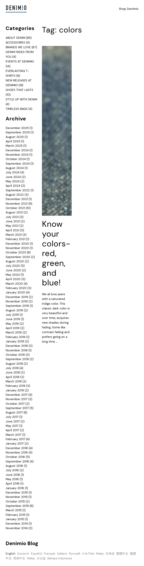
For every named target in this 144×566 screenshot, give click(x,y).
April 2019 (12, 328)
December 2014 (17, 523)
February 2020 (16, 288)
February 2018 (15, 386)
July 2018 (12, 368)
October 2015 (15, 501)
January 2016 (15, 488)
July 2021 (12, 217)
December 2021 (17, 199)
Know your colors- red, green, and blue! (56, 253)
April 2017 (12, 430)
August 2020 (15, 261)
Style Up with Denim (21, 99)
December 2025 (17, 128)
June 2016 (13, 475)
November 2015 (17, 497)
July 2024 (12, 172)
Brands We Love (18, 47)
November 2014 (17, 528)
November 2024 (17, 155)
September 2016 (17, 461)
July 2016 (12, 470)
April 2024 (13, 186)
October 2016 (15, 457)
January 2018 (15, 390)
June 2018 (13, 372)
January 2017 (15, 443)
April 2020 (13, 279)
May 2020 (13, 275)
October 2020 (16, 252)
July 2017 (12, 417)
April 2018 (12, 377)
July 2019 (12, 315)
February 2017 (15, 439)
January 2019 (15, 341)
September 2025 (18, 132)
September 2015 (17, 506)
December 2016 (17, 448)
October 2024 (16, 159)
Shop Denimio (128, 9)
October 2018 (15, 355)
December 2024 (17, 150)
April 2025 (13, 141)
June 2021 (13, 221)
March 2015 (14, 510)
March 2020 (14, 284)
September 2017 (17, 408)
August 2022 (15, 195)
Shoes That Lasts (19, 90)
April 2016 (12, 483)
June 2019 (13, 319)
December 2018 (17, 346)
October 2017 (15, 404)
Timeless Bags (17, 109)
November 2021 (17, 204)
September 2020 (18, 257)
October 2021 (15, 208)
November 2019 (17, 301)
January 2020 (15, 292)
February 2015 (15, 515)
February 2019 (15, 337)
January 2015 (15, 519)
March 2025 (14, 146)
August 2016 (14, 466)
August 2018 (14, 364)
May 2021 (12, 226)
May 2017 (12, 426)
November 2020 (17, 248)
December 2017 (17, 395)
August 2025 (15, 137)
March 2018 (14, 381)
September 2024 (18, 164)
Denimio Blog (22, 543)
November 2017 (16, 399)
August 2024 (15, 168)
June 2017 (13, 421)
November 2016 (17, 452)
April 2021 (12, 230)
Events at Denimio (20, 61)
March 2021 (14, 235)
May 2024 (12, 181)
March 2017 (13, 435)
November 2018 (17, 350)
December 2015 (17, 492)
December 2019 (17, 297)
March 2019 (14, 332)
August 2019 (14, 310)
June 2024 (13, 177)
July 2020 (13, 266)
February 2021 (15, 239)
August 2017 (14, 412)
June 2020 (13, 270)
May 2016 (12, 479)
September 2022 (18, 190)
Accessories (15, 42)
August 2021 (14, 212)
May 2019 (12, 324)
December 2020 (17, 244)
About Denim (15, 38)
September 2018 (17, 359)
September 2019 (17, 306)
